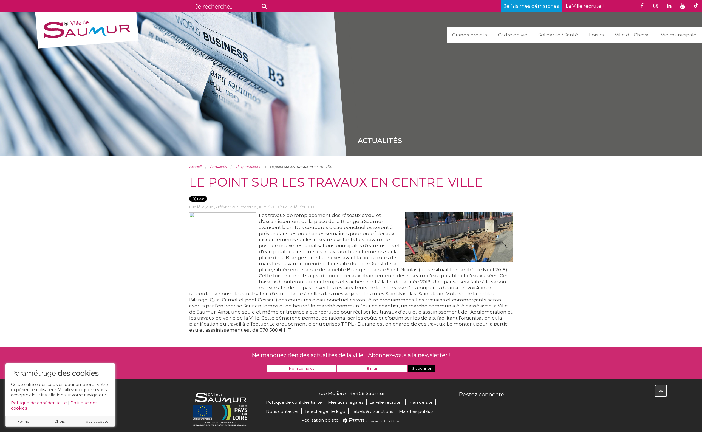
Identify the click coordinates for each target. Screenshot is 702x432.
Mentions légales (345, 402)
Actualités (218, 167)
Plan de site (421, 402)
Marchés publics (416, 411)
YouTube (487, 406)
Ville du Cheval (632, 35)
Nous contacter (282, 411)
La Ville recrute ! (585, 6)
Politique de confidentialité (39, 402)
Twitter (475, 406)
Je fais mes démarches (531, 6)
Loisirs (596, 35)
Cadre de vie (512, 35)
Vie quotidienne (248, 167)
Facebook (463, 406)
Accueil (195, 167)
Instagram (500, 406)
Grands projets (469, 35)
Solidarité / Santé (558, 35)
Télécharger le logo (325, 411)
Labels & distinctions (372, 411)
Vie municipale (679, 35)
